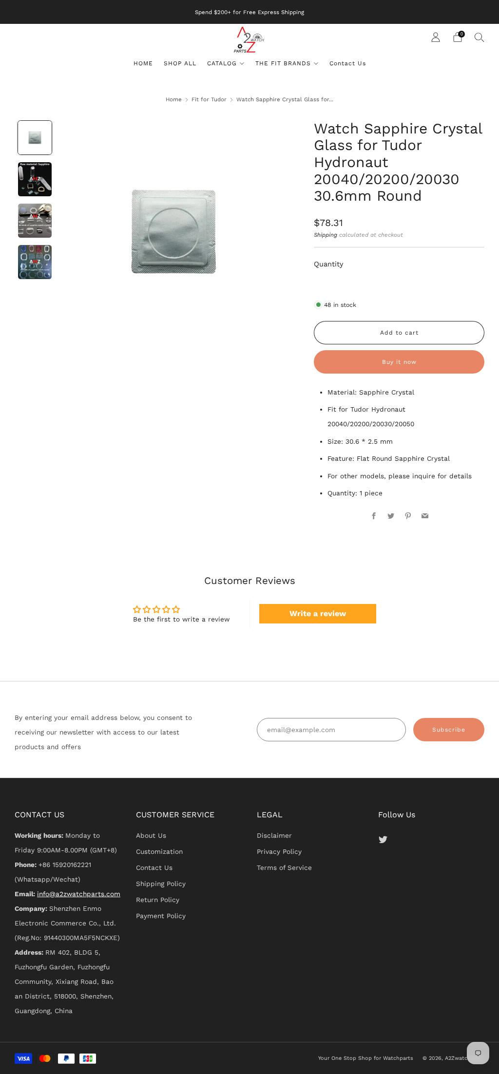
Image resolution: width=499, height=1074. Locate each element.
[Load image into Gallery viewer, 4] (35, 262)
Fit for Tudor (209, 99)
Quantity (329, 264)
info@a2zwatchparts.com (78, 894)
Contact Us (347, 63)
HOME (143, 63)
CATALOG (222, 63)
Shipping (325, 234)
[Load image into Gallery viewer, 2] (35, 179)
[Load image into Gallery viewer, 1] (35, 137)
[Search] (479, 37)
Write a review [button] (317, 613)
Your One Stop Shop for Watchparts (365, 1058)
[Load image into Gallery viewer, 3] (35, 220)
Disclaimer (274, 835)
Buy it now (399, 361)
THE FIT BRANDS (283, 63)
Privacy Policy (279, 851)
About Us (151, 835)
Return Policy (157, 900)
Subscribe (448, 729)
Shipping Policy (161, 883)
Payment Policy (161, 916)
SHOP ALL (180, 63)
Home (174, 99)
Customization (159, 851)
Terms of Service (284, 867)
